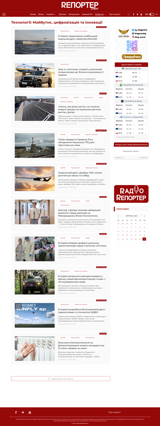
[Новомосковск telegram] (137, 14)
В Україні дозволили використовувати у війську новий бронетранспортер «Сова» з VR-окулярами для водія (81, 279)
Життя (76, 97)
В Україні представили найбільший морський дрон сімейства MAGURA (77, 37)
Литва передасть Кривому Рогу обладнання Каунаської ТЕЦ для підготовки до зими (76, 142)
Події (101, 97)
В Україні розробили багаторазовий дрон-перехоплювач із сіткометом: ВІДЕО (82, 311)
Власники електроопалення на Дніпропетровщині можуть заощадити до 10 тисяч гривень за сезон (81, 345)
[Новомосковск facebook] (133, 14)
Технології (64, 31)
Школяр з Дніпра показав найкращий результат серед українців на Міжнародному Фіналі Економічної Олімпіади (79, 213)
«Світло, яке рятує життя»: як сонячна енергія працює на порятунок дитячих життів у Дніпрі (79, 109)
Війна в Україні (81, 31)
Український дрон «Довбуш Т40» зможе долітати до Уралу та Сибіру (80, 174)
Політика (64, 97)
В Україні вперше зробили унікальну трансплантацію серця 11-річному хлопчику (82, 244)
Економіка (65, 205)
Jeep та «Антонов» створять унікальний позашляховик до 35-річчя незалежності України (80, 72)
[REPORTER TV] (141, 14)
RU (156, 14)
